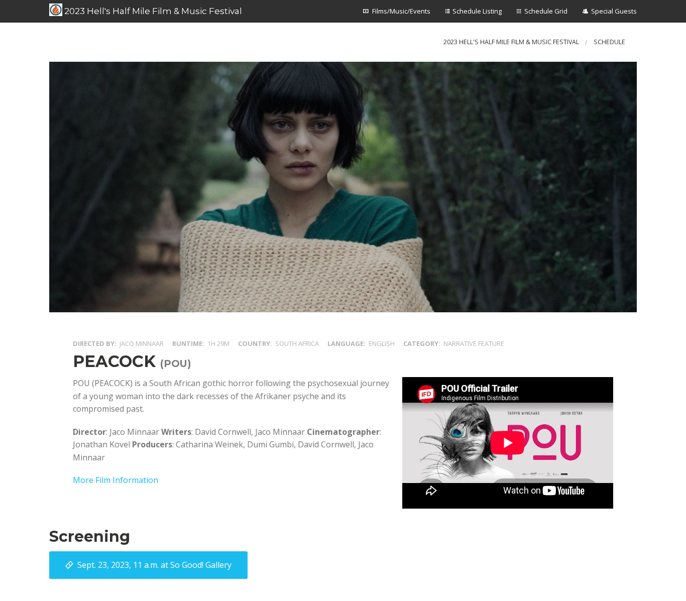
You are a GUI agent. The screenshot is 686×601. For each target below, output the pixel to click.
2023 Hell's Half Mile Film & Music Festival (152, 11)
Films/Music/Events (401, 11)
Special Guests (614, 11)
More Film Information (115, 480)
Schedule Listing (477, 11)
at (154, 564)
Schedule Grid (545, 11)
